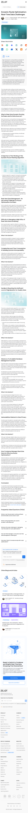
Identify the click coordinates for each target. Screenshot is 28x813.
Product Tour (4, 719)
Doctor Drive (3, 789)
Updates (3, 732)
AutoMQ (18, 774)
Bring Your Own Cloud (5, 726)
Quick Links (3, 774)
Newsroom (18, 726)
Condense (3, 715)
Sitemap (2, 776)
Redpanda (18, 763)
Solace (17, 770)
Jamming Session (5, 791)
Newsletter (3, 763)
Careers (18, 717)
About (17, 715)
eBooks (2, 767)
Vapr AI (2, 722)
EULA (17, 789)
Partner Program (20, 720)
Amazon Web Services (5, 748)
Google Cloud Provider (6, 746)
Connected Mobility (20, 750)
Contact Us (19, 722)
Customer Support (20, 728)
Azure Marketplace (5, 743)
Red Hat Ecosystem (5, 750)
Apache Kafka (19, 759)
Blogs (2, 759)
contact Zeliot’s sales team (15, 505)
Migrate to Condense (5, 728)
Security (18, 785)
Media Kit (3, 772)
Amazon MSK (19, 767)
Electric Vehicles (20, 746)
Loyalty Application (5, 784)
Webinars (3, 770)
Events (17, 724)
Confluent (18, 761)
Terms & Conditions (20, 559)
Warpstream (19, 772)
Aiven (17, 765)
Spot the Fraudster (5, 782)
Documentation (4, 735)
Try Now (2, 737)
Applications (3, 730)
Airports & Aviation (20, 748)
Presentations (4, 765)
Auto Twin (3, 787)
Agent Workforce (4, 724)
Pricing (2, 717)
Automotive (19, 743)
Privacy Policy (19, 787)
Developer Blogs (4, 761)
